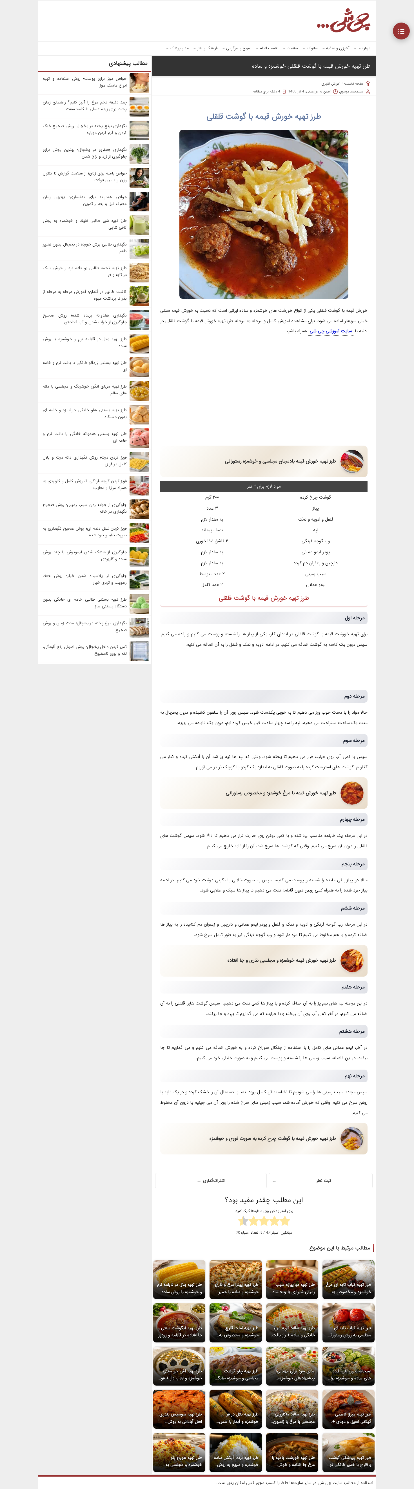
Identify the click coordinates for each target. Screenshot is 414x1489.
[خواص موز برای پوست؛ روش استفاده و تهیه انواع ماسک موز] (139, 92)
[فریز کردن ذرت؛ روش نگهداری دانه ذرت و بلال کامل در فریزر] (139, 470)
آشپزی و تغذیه (337, 48)
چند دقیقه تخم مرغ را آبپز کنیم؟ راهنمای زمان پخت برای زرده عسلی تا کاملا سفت (85, 105)
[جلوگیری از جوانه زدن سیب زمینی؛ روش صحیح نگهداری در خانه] (139, 518)
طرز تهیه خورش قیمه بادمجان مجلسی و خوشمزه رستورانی (280, 461)
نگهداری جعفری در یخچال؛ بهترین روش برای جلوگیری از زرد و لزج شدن (85, 153)
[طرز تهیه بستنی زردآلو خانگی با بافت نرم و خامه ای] (139, 376)
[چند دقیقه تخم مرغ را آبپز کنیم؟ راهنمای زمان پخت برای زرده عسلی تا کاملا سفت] (139, 115)
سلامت (292, 48)
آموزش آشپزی (331, 83)
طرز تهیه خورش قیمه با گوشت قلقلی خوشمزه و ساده (311, 66)
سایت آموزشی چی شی (331, 331)
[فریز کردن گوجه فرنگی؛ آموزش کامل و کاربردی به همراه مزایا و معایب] (139, 494)
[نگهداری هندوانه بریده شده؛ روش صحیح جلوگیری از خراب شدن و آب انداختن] (139, 328)
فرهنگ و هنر (207, 48)
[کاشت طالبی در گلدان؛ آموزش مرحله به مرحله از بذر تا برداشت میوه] (139, 305)
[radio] (285, 1222)
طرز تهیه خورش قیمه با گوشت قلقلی (264, 116)
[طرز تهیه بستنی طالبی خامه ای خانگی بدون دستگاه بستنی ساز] (139, 612)
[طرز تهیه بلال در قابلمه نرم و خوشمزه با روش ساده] (139, 352)
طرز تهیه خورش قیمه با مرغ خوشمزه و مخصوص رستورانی (281, 793)
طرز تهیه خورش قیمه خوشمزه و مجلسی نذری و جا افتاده (282, 960)
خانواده (312, 48)
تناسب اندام (269, 48)
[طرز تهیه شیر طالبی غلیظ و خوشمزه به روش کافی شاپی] (139, 234)
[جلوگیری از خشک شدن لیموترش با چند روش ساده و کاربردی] (139, 565)
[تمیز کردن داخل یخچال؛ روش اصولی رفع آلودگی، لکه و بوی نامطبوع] (139, 660)
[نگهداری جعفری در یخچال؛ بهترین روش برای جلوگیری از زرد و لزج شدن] (139, 163)
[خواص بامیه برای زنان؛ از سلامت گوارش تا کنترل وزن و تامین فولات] (139, 186)
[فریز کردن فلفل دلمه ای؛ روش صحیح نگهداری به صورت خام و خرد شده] (139, 541)
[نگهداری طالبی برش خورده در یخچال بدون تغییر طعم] (139, 257)
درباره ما (364, 48)
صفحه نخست (354, 83)
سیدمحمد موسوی (351, 91)
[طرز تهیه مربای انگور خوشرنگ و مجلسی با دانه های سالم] (139, 399)
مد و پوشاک (179, 48)
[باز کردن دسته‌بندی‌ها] (401, 31)
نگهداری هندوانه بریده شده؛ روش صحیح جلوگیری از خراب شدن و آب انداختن (85, 319)
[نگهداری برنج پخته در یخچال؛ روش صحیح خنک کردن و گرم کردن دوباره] (139, 139)
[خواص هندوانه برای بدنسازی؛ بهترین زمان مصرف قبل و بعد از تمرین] (139, 210)
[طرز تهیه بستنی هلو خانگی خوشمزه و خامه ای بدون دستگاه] (139, 423)
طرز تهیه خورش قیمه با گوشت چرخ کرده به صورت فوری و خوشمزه (273, 1138)
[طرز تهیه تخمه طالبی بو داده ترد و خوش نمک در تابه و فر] (139, 281)
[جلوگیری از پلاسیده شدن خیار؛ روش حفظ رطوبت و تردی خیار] (139, 589)
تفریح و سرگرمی (238, 48)
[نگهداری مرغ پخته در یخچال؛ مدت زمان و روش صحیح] (139, 636)
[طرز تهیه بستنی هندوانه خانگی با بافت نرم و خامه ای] (139, 447)
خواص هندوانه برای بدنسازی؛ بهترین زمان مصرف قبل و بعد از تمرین (85, 200)
